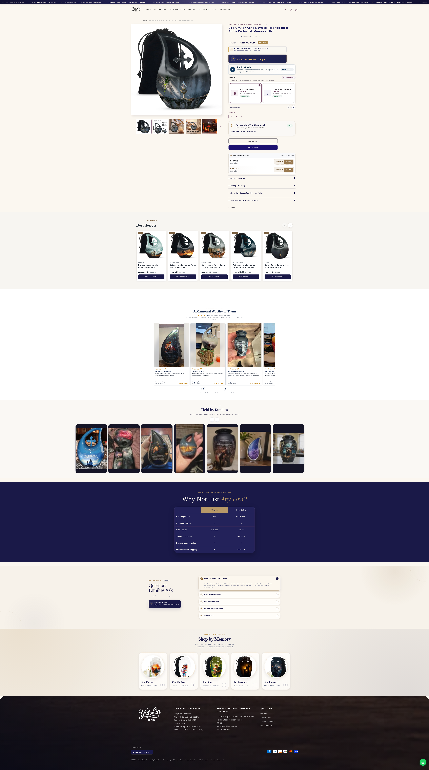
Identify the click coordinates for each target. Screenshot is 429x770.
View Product (150, 277)
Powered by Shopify (153, 760)
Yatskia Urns (141, 760)
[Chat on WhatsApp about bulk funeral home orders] (423, 762)
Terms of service (190, 760)
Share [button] (233, 207)
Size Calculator (266, 725)
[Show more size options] (293, 107)
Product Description (237, 178)
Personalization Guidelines (244, 131)
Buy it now (253, 147)
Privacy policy (178, 760)
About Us (263, 714)
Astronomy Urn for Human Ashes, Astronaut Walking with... (244, 266)
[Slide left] (133, 126)
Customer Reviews (267, 721)
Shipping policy (204, 760)
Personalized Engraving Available (243, 200)
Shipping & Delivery (236, 186)
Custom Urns (265, 718)
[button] (286, 9)
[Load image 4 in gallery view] (193, 126)
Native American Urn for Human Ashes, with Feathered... (148, 266)
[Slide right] (220, 126)
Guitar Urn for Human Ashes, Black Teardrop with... (277, 266)
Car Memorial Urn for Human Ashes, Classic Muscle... (213, 266)
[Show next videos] (217, 419)
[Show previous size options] (289, 107)
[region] (214, 256)
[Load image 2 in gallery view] (160, 126)
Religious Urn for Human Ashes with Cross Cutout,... (183, 266)
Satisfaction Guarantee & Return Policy (245, 193)
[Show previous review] (203, 389)
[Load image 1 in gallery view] (143, 126)
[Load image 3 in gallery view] (176, 126)
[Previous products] (284, 225)
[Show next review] (226, 389)
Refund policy (166, 760)
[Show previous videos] (212, 419)
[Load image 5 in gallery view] (209, 126)
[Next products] (290, 225)
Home (144, 20)
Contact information (218, 760)
